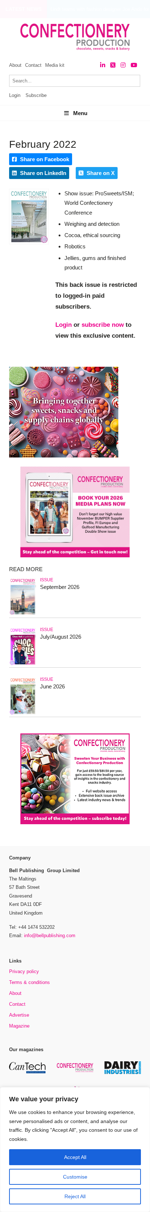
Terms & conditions (29, 982)
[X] (112, 65)
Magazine (19, 1026)
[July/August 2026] (22, 665)
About (15, 65)
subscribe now (103, 324)
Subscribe (36, 95)
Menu (80, 113)
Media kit (54, 65)
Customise (75, 1177)
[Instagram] (123, 65)
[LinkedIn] (102, 65)
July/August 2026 (60, 637)
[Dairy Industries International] (122, 1073)
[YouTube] (134, 65)
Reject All (75, 1196)
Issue (46, 579)
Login (14, 95)
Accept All (75, 1157)
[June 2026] (22, 714)
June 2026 (52, 686)
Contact (33, 65)
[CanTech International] (27, 1072)
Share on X (100, 173)
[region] (75, 1149)
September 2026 (59, 587)
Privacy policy (24, 971)
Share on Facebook (44, 159)
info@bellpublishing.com (49, 935)
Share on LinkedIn (42, 173)
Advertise (19, 1015)
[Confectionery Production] (75, 1071)
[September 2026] (22, 615)
